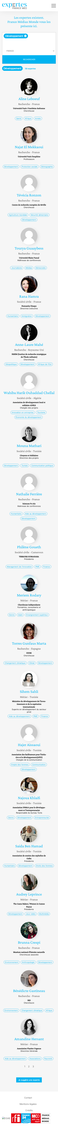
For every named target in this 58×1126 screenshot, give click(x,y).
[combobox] (29, 39)
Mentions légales (28, 1104)
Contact (28, 1097)
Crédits (29, 1110)
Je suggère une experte (29, 1080)
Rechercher (29, 59)
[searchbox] (29, 42)
